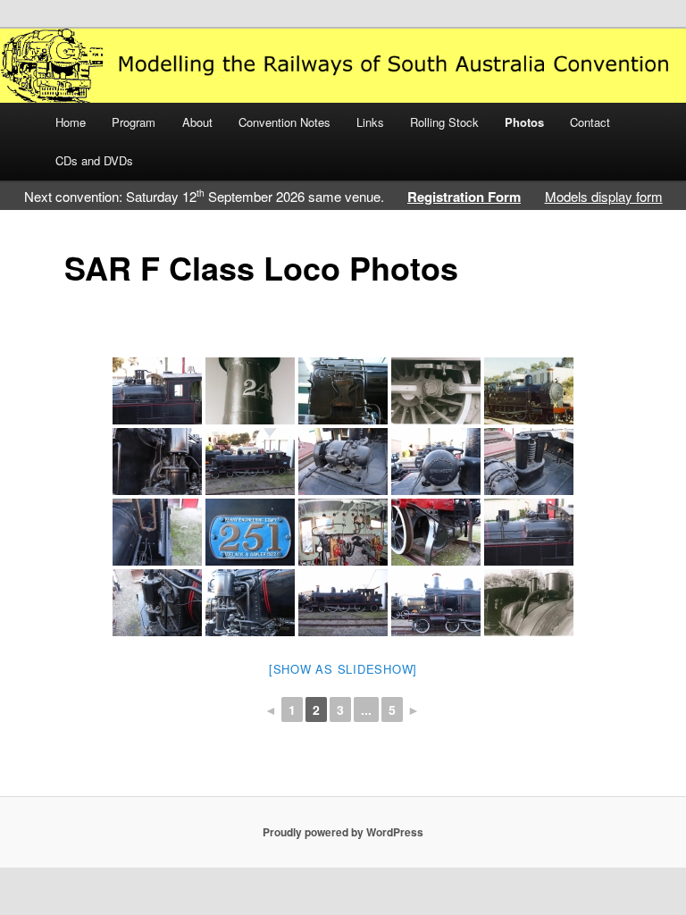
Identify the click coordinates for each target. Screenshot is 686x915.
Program (133, 121)
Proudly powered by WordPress (343, 832)
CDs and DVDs (94, 160)
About (197, 121)
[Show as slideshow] (343, 668)
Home (70, 121)
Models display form (604, 196)
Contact (590, 121)
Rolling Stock (444, 121)
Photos (524, 121)
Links (370, 121)
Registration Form (464, 196)
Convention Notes (284, 121)
